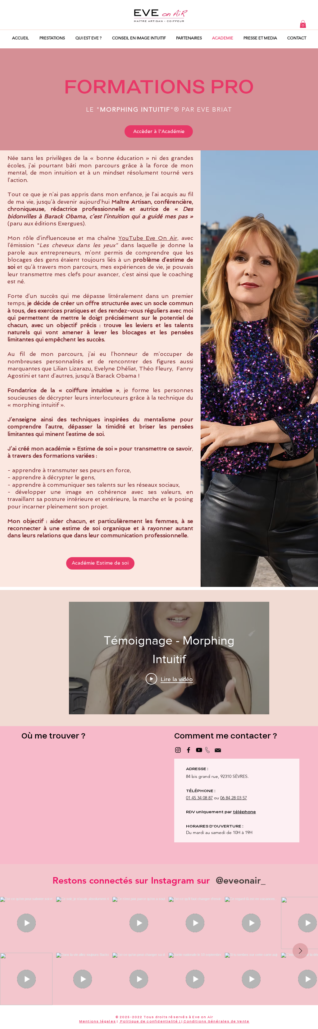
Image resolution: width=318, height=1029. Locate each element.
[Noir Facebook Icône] (188, 750)
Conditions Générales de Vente (216, 1021)
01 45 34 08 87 (199, 798)
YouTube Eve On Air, (148, 238)
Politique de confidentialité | (150, 1021)
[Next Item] (300, 951)
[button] (303, 24)
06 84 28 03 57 (233, 798)
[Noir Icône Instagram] (178, 750)
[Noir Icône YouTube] (199, 750)
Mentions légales (97, 1021)
